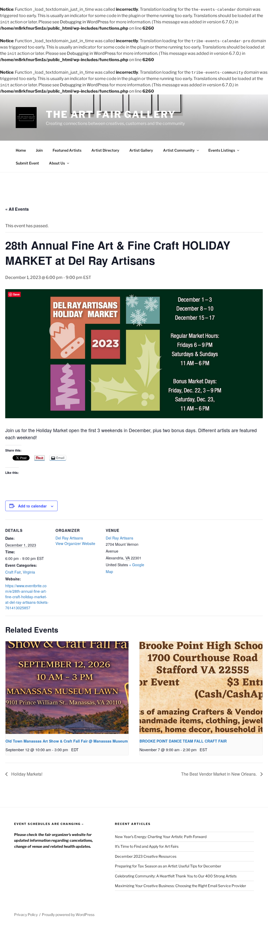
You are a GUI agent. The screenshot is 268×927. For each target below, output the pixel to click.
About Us (57, 163)
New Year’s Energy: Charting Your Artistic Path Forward (160, 836)
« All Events (17, 209)
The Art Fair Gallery (111, 114)
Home (21, 150)
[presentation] (67, 687)
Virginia (29, 572)
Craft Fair (13, 572)
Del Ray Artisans (69, 538)
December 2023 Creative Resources (145, 856)
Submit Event (27, 163)
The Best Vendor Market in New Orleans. (219, 774)
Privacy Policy (26, 914)
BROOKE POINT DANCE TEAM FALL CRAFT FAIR (183, 741)
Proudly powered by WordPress (68, 914)
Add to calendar (32, 505)
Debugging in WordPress (84, 21)
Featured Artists (67, 150)
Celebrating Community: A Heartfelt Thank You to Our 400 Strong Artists (176, 876)
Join (39, 150)
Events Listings (221, 150)
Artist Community (179, 150)
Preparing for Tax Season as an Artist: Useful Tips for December (168, 866)
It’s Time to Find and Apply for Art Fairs (146, 846)
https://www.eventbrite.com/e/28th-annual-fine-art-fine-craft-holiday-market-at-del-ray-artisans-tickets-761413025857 (27, 596)
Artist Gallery (141, 150)
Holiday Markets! (26, 774)
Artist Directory (105, 150)
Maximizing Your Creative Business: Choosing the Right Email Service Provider (180, 885)
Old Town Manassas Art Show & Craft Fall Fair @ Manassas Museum (66, 741)
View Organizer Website (75, 543)
